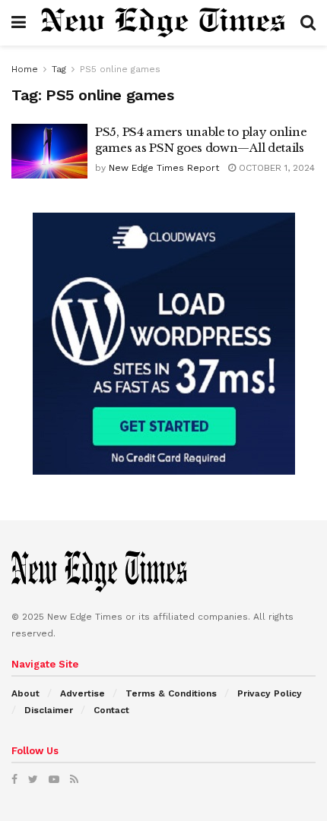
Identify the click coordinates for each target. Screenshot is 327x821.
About (25, 693)
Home (24, 69)
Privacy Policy (269, 693)
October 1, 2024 (275, 168)
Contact (111, 710)
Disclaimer (48, 710)
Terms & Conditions (171, 693)
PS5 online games (120, 69)
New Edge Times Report (164, 168)
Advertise (82, 693)
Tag (59, 69)
